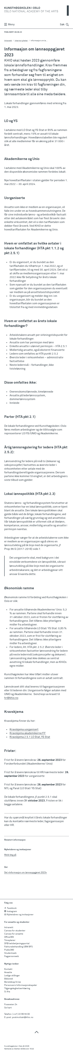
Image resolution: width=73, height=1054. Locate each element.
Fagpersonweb (11, 956)
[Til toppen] (36, 1032)
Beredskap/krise (12, 982)
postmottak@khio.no (22, 1017)
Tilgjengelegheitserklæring (17, 988)
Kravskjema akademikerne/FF (28, 733)
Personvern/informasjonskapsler (20, 985)
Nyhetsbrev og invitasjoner (20, 915)
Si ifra (7, 992)
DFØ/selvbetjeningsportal (16, 944)
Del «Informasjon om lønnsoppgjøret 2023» (25, 873)
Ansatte (8, 972)
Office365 (9, 937)
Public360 (9, 950)
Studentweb (10, 953)
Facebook (12, 908)
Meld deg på (10, 855)
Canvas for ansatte (13, 934)
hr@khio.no (11, 698)
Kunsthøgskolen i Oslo (13, 1046)
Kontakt (8, 969)
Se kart (8, 1008)
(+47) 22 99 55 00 (21, 1014)
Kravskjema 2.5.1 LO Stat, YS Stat (30, 737)
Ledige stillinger (12, 976)
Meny (11, 24)
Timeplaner (9, 940)
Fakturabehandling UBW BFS (18, 947)
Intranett (8, 41)
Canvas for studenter (14, 931)
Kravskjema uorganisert (24, 729)
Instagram (12, 911)
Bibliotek (8, 979)
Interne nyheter (21, 41)
